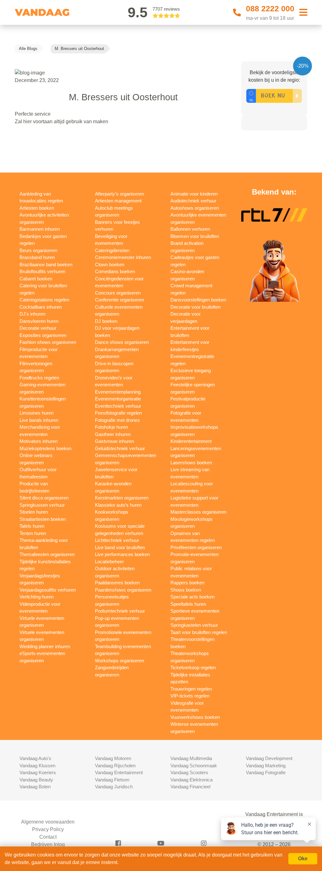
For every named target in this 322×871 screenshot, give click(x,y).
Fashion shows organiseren (47, 342)
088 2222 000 (270, 8)
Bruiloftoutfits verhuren (42, 271)
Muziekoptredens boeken (45, 448)
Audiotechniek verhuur (193, 200)
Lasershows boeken (191, 462)
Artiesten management (118, 200)
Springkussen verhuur (42, 505)
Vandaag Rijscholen (115, 765)
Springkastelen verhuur (194, 625)
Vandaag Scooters (189, 772)
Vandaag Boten (35, 786)
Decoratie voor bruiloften (195, 307)
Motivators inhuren (38, 441)
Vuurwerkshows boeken (195, 717)
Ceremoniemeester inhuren (123, 257)
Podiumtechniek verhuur (120, 611)
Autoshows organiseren (194, 208)
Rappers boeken (187, 582)
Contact (48, 837)
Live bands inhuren (38, 420)
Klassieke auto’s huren (118, 505)
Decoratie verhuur (37, 328)
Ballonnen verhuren (190, 229)
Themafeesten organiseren (47, 554)
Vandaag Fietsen (112, 779)
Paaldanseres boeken (117, 582)
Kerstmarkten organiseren (121, 497)
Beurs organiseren (38, 250)
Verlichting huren (36, 596)
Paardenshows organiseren (123, 590)
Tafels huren (31, 526)
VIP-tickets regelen (189, 695)
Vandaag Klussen (37, 765)
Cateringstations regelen (44, 299)
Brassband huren (37, 257)
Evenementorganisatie (118, 398)
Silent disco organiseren (44, 497)
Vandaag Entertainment (119, 772)
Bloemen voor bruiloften (194, 236)
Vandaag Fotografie (266, 772)
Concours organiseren (118, 292)
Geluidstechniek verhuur (120, 448)
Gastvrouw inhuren (114, 441)
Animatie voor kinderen (194, 193)
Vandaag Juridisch (114, 786)
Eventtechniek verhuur (118, 406)
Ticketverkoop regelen (193, 667)
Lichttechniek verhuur (117, 540)
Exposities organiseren (42, 335)
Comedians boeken (115, 271)
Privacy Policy (48, 829)
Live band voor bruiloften (120, 547)
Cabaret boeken (35, 278)
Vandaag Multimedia (191, 758)
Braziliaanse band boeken (45, 264)
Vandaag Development (269, 758)
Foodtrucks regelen (39, 377)
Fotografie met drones (117, 420)
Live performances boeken (122, 554)
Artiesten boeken (36, 208)
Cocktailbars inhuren (40, 307)
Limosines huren (36, 413)
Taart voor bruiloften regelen (198, 632)
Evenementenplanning (118, 391)
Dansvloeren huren (38, 321)
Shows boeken (185, 590)
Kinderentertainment (191, 441)
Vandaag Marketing (266, 765)
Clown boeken (109, 264)
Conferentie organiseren (119, 299)
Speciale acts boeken (192, 596)
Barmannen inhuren (39, 229)
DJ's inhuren (32, 314)
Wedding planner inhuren (44, 646)
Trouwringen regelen (191, 689)
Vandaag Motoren (113, 758)
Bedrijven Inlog (48, 844)
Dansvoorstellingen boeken (198, 299)
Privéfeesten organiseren (196, 547)
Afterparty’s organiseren (119, 193)
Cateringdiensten (112, 250)
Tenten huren (32, 533)
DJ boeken (106, 321)
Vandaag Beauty (36, 779)
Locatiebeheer (109, 561)
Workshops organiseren (119, 660)
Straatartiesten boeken (42, 519)
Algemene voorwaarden (48, 821)
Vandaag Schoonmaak (193, 765)
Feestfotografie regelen (118, 413)
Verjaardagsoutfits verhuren (47, 590)
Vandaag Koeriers (37, 772)
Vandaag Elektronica (191, 779)
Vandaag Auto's (35, 758)
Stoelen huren (33, 512)
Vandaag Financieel (190, 786)
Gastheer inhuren (112, 434)
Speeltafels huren (188, 604)
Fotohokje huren (111, 427)
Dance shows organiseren (122, 342)
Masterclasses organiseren (198, 512)
